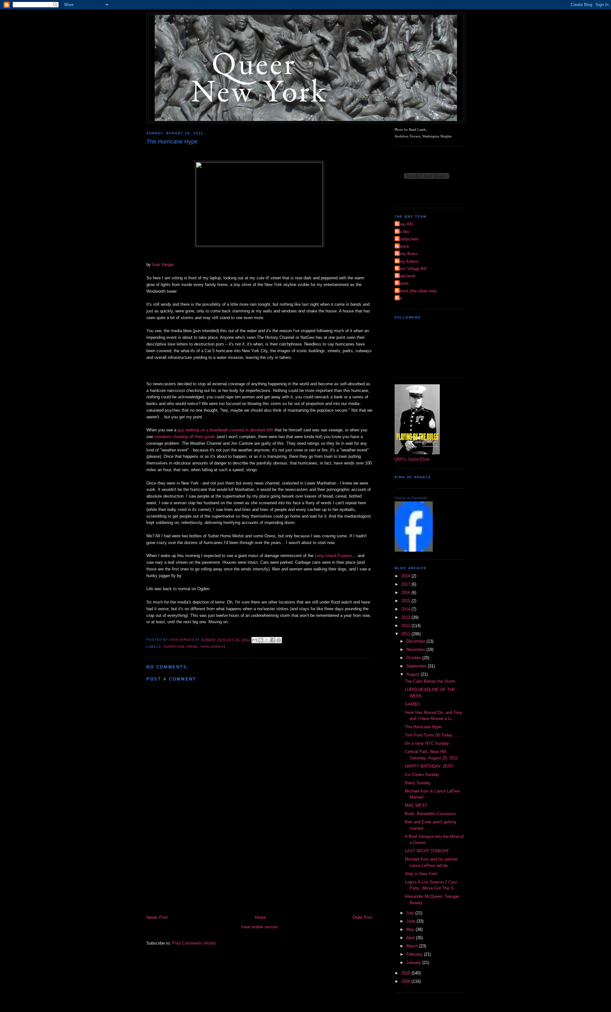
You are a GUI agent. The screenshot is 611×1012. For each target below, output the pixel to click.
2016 (406, 592)
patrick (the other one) (416, 291)
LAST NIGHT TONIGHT (427, 850)
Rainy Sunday (418, 782)
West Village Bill (411, 268)
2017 (406, 584)
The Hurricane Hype (423, 726)
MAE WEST (416, 805)
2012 (406, 625)
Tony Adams (407, 261)
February (415, 954)
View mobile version (259, 927)
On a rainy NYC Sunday (427, 743)
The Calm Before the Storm (430, 681)
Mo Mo (402, 231)
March (412, 946)
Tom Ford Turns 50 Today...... (432, 735)
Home (260, 917)
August (413, 674)
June (411, 921)
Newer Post (157, 917)
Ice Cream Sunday (422, 774)
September (417, 666)
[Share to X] (266, 640)
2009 (406, 981)
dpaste (402, 283)
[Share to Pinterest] (279, 640)
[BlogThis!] (260, 640)
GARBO (412, 704)
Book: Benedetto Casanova (430, 813)
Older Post (362, 917)
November (416, 649)
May (411, 929)
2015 (406, 600)
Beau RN (404, 224)
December (416, 641)
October (414, 657)
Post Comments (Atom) (194, 943)
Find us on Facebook (411, 498)
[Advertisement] (259, 866)
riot (399, 298)
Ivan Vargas (163, 264)
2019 (406, 576)
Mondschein (407, 239)
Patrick (402, 246)
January (414, 962)
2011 (406, 634)
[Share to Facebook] (273, 640)
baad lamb (405, 276)
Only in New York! (421, 873)
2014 (406, 609)
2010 (406, 973)
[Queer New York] (414, 550)
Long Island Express (334, 555)
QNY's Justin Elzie (412, 459)
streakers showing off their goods (184, 436)
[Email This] (254, 640)
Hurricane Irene (181, 646)
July (410, 913)
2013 (406, 617)
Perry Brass (407, 253)
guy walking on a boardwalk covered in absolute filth (225, 430)
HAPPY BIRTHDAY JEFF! (429, 766)
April (411, 937)
